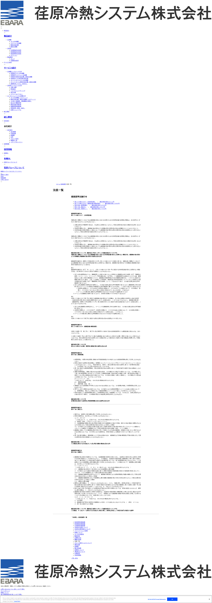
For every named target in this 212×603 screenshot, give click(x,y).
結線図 (77, 546)
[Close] (209, 599)
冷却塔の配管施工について (82, 529)
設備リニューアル (16, 110)
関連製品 (10, 57)
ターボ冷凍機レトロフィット (19, 97)
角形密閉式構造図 (80, 522)
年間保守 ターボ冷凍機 (17, 73)
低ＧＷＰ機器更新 (16, 103)
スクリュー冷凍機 (16, 43)
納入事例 (8, 117)
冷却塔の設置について (81, 527)
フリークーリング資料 (81, 530)
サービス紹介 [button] (8, 62)
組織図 (13, 135)
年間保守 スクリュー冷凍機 (19, 75)
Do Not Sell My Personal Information (157, 599)
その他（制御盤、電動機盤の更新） (21, 101)
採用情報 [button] (6, 144)
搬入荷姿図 (78, 548)
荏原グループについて (14, 168)
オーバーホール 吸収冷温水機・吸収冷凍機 (23, 82)
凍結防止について (80, 551)
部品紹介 (13, 89)
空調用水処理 (15, 60)
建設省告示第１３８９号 (112, 203)
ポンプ (13, 59)
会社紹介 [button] (6, 120)
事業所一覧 (14, 140)
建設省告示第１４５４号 (97, 207)
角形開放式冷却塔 (16, 52)
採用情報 (8, 149)
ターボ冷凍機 (15, 41)
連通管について (79, 550)
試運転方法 (78, 537)
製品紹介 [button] (6, 30)
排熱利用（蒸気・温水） (18, 108)
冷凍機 (9, 39)
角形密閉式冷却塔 (16, 53)
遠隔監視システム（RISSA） (19, 83)
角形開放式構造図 (80, 524)
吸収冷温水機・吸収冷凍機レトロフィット (23, 99)
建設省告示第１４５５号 (99, 205)
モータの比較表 (79, 534)
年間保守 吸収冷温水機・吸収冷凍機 (21, 76)
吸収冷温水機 (15, 45)
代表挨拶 (13, 133)
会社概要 (13, 131)
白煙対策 (77, 553)
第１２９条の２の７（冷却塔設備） (85, 201)
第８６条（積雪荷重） (81, 205)
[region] (106, 599)
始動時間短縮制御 (16, 106)
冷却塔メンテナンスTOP (14, 85)
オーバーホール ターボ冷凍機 (19, 80)
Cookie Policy (17, 601)
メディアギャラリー (17, 142)
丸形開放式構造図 (80, 525)
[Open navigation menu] (1, 26)
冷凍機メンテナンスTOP (14, 71)
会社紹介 (10, 130)
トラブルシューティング (18, 90)
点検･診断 (14, 87)
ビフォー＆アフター (17, 94)
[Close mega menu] (4, 32)
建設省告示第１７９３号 (99, 208)
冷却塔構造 (78, 555)
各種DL (7, 158)
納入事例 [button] (6, 111)
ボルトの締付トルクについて (83, 543)
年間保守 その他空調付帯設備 (19, 78)
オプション (14, 55)
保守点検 (13, 92)
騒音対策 (77, 536)
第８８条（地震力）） (81, 208)
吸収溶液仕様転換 (16, 104)
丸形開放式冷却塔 (16, 50)
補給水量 (77, 544)
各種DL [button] (6, 153)
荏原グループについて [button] (10, 162)
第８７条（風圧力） (80, 207)
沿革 (12, 137)
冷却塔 (9, 48)
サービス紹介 (10, 68)
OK (172, 599)
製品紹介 (8, 36)
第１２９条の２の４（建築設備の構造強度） (88, 203)
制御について (78, 532)
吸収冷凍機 (14, 46)
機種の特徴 (78, 539)
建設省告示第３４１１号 (107, 201)
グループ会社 (15, 138)
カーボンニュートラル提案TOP (16, 96)
